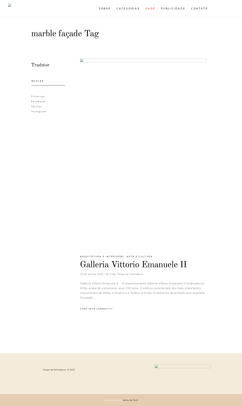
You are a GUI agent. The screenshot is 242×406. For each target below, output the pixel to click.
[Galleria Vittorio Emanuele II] (143, 153)
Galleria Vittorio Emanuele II (133, 264)
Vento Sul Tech (130, 400)
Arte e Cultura (139, 256)
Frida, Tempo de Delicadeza (126, 274)
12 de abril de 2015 (92, 274)
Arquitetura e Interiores (102, 256)
